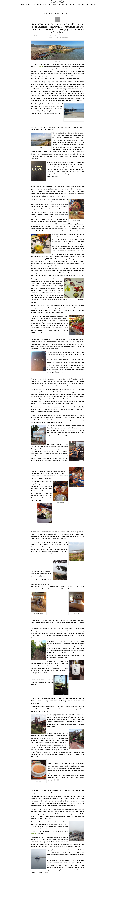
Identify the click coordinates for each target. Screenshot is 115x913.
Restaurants (71, 35)
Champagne (54, 35)
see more (34, 833)
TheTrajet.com (38, 66)
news (62, 35)
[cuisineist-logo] (57, 1)
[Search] (94, 4)
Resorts (66, 35)
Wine (54, 37)
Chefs (58, 35)
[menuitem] (22, 4)
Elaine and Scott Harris (63, 37)
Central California (46, 35)
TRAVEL (76, 35)
